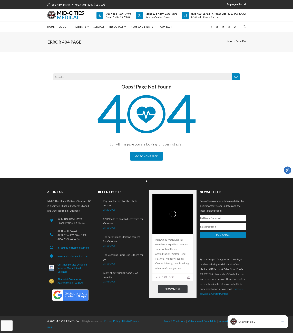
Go (236, 76)
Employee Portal (236, 4)
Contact (166, 26)
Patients (81, 26)
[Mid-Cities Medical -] (66, 15)
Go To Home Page (146, 156)
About (64, 26)
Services (99, 26)
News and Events (142, 26)
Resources (116, 26)
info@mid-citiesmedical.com (205, 17)
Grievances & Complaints (202, 321)
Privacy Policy (112, 320)
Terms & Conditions (174, 321)
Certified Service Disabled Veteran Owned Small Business (72, 268)
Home (51, 26)
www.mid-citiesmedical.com (72, 256)
